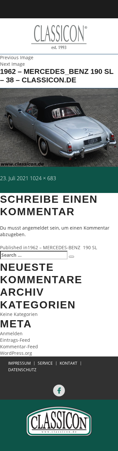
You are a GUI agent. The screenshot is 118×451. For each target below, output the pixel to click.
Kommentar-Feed (19, 346)
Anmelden (11, 333)
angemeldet (35, 228)
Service (45, 363)
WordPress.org (16, 353)
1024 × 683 (43, 178)
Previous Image (16, 57)
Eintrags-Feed (15, 340)
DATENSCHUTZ (22, 370)
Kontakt (68, 363)
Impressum (19, 363)
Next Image (12, 64)
